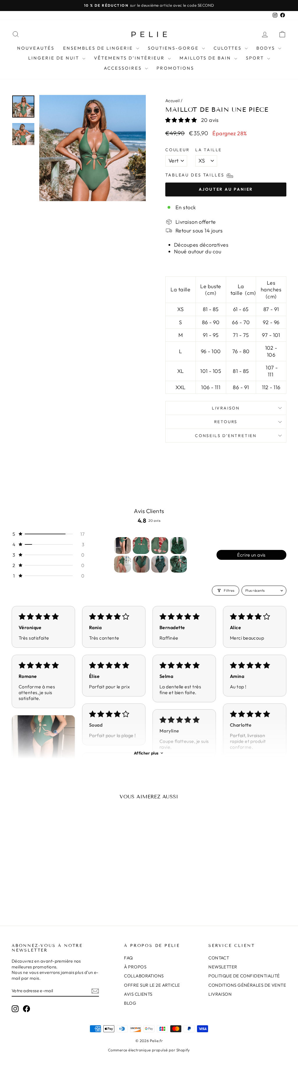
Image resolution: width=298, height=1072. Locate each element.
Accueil (172, 100)
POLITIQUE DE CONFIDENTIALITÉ (244, 976)
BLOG (130, 1003)
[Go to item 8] (178, 564)
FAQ (128, 958)
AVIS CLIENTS (138, 994)
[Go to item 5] (122, 564)
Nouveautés (35, 48)
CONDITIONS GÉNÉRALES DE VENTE (247, 985)
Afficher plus (146, 753)
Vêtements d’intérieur (130, 58)
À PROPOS (135, 967)
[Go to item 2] (141, 545)
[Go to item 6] (141, 564)
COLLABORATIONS (144, 976)
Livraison (226, 408)
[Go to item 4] (178, 545)
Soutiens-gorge (174, 48)
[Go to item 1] (122, 545)
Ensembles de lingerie (99, 48)
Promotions (175, 68)
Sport (256, 58)
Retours (226, 421)
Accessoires (123, 68)
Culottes (228, 48)
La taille (208, 149)
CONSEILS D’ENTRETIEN (226, 435)
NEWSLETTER (222, 967)
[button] (181, 120)
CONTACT (218, 958)
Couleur (177, 149)
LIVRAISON (220, 994)
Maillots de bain (206, 58)
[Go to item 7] (159, 564)
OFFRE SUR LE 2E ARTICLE (152, 985)
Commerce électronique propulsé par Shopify (149, 1050)
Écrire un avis (251, 555)
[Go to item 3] (159, 545)
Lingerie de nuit (54, 58)
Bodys (266, 48)
